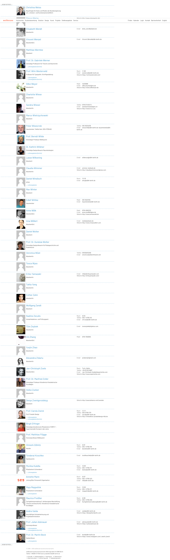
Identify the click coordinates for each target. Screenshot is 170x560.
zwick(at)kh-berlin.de (88, 414)
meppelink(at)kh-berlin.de (90, 491)
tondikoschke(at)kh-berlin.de (91, 455)
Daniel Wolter (32, 231)
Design (47, 20)
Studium (40, 20)
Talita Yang (31, 284)
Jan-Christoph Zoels (36, 368)
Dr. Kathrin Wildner (35, 146)
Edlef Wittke (32, 200)
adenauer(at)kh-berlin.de (90, 522)
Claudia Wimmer (34, 168)
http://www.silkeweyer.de (90, 87)
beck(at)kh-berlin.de (88, 534)
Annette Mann (32, 476)
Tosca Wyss (31, 263)
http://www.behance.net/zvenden (93, 400)
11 (8, 4)
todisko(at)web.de (87, 221)
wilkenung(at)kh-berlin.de (90, 157)
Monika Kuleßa (33, 466)
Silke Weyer (31, 83)
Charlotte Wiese (34, 94)
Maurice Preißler (34, 498)
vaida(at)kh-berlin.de (88, 511)
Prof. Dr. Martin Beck (36, 534)
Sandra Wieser (33, 104)
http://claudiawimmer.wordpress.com (94, 170)
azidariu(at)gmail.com (89, 358)
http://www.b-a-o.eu (88, 108)
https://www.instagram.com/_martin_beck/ (96, 536)
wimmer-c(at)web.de (88, 168)
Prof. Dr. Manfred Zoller (37, 378)
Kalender (136, 20)
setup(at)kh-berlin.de (88, 180)
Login (142, 20)
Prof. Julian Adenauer (36, 522)
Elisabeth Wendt (34, 28)
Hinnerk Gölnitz (33, 445)
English (164, 20)
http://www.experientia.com (91, 374)
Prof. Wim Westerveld (36, 71)
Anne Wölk (31, 210)
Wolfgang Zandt (33, 305)
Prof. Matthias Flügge (36, 434)
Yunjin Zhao (31, 347)
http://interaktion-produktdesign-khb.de (95, 416)
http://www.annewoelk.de (90, 214)
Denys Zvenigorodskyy (37, 400)
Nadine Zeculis (33, 316)
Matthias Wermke (34, 49)
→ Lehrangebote (31, 77)
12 (10, 4)
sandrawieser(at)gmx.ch (89, 106)
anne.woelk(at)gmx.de (89, 212)
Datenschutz (58, 556)
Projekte (58, 20)
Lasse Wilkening (34, 157)
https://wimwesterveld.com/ (91, 75)
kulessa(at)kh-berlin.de (89, 470)
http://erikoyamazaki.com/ (90, 276)
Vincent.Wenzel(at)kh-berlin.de (92, 39)
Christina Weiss (33, 7)
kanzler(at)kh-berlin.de (89, 449)
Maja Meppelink (33, 487)
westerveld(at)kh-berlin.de (90, 73)
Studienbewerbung (31, 20)
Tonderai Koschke (35, 455)
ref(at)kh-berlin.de (88, 480)
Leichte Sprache (43, 558)
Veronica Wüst (33, 252)
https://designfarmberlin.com (91, 513)
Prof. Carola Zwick (35, 410)
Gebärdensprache (55, 558)
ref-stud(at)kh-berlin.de (89, 320)
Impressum (49, 556)
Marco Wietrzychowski (37, 115)
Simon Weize (32, 18)
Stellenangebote (67, 20)
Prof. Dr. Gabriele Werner (38, 60)
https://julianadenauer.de (90, 524)
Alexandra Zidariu (34, 357)
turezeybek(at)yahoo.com (90, 326)
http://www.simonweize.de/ (91, 18)
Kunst (52, 20)
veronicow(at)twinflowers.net (91, 255)
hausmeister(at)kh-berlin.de (91, 202)
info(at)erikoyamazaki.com (90, 274)
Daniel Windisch (34, 178)
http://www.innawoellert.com (91, 223)
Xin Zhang (31, 337)
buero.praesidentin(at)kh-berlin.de (50, 553)
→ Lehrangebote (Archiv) (34, 66)
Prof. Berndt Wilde (35, 136)
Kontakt (147, 20)
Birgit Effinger (33, 423)
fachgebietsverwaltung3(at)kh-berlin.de (94, 502)
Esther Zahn (32, 295)
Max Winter (31, 189)
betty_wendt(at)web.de (89, 29)
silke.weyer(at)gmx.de (89, 86)
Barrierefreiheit (156, 20)
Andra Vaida (32, 511)
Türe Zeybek (32, 326)
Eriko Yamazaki (33, 274)
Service (75, 20)
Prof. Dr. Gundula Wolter (37, 242)
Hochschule (20, 20)
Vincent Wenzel (33, 39)
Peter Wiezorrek (34, 125)
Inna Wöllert (31, 221)
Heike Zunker (32, 389)
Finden (130, 20)
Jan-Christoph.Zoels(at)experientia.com (94, 372)
